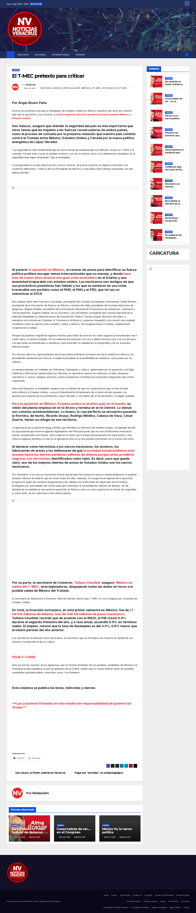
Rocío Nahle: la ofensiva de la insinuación (172, 204)
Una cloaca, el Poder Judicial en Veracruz (40, 772)
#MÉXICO (86, 88)
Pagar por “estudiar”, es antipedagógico (99, 772)
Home (106, 895)
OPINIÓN (80, 55)
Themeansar (55, 901)
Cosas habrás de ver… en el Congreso (73, 830)
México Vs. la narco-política (117, 830)
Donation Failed (182, 895)
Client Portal (125, 895)
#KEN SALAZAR (71, 88)
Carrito (114, 895)
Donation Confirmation (164, 895)
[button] (182, 54)
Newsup (43, 901)
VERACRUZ (23, 55)
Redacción (31, 85)
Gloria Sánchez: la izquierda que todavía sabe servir (174, 154)
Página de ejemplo (159, 907)
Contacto (148, 895)
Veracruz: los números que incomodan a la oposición (173, 136)
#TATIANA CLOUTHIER (114, 88)
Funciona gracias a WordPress (20, 901)
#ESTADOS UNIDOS (51, 88)
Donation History (134, 901)
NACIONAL (40, 55)
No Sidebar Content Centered (116, 907)
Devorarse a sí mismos (172, 185)
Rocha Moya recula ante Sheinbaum (171, 221)
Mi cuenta (185, 901)
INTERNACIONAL (61, 55)
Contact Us (137, 895)
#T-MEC (97, 88)
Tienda (186, 907)
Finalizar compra (150, 901)
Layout (163, 901)
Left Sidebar (173, 901)
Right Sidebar (175, 907)
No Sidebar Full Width (140, 907)
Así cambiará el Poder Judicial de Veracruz (28, 830)
